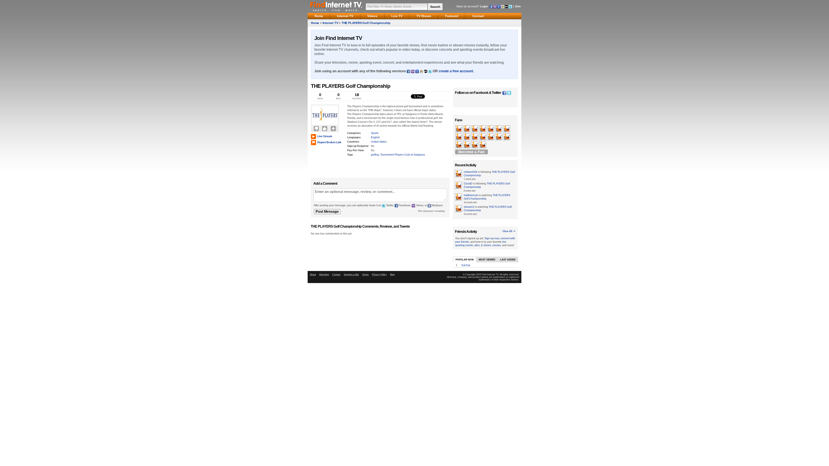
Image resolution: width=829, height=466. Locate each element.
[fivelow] (507, 129)
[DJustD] (459, 137)
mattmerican (471, 195)
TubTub (465, 265)
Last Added (508, 259)
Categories (354, 133)
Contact (336, 274)
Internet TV (330, 23)
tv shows (486, 245)
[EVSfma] (467, 144)
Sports (374, 133)
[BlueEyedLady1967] (483, 144)
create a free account (456, 71)
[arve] (491, 137)
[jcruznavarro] (459, 144)
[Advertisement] (324, 160)
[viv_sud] (507, 137)
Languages (354, 137)
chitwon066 (470, 171)
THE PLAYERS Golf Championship (366, 23)
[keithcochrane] (467, 137)
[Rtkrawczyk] (475, 144)
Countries (353, 141)
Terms (365, 274)
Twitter (496, 92)
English (375, 137)
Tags (350, 154)
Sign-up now (491, 238)
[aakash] (475, 137)
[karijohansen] (483, 137)
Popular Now (465, 259)
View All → (509, 231)
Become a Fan (471, 152)
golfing (375, 154)
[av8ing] (499, 137)
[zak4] (499, 129)
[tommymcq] (483, 129)
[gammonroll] (467, 129)
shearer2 (469, 206)
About (313, 274)
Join (518, 6)
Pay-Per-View (355, 150)
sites (477, 245)
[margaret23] (475, 129)
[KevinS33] (491, 129)
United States (379, 141)
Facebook (481, 92)
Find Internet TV (336, 6)
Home (315, 23)
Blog (392, 274)
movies (496, 245)
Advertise (324, 274)
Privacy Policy (379, 274)
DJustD (468, 183)
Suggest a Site (351, 274)
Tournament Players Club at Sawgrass (402, 154)
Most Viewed (487, 259)
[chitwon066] (459, 129)
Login (484, 6)
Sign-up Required (357, 146)
